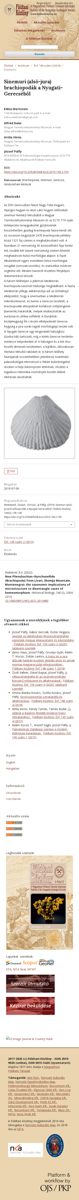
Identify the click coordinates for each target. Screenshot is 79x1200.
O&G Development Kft (23, 1102)
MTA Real (19, 969)
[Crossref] (13, 964)
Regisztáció (44, 3)
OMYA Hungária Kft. (53, 1098)
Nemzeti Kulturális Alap (40, 1125)
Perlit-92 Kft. (48, 1102)
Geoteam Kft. (45, 1094)
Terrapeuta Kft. (46, 1110)
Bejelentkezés (64, 3)
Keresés (40, 54)
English (10, 762)
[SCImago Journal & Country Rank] (29, 1039)
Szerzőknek (13, 799)
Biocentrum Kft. (59, 1086)
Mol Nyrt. (33, 1078)
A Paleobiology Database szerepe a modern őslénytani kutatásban (41, 729)
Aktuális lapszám (46, 22)
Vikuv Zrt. (64, 1110)
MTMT (31, 969)
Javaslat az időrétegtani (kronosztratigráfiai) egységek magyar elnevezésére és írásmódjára (43, 638)
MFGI (11, 1114)
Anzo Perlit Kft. (26, 1114)
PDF (12, 471)
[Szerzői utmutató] (30, 991)
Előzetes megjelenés (29, 30)
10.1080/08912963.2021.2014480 (26, 601)
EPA (8, 969)
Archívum (58, 30)
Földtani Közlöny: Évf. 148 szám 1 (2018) (38, 668)
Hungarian (12, 768)
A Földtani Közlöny (39, 38)
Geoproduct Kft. (24, 1094)
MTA (20, 1129)
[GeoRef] (46, 964)
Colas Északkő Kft (19, 1090)
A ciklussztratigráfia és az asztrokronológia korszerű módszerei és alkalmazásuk (39, 677)
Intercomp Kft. (17, 1106)
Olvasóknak (13, 793)
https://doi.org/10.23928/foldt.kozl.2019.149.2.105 (36, 172)
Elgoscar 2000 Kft (45, 1090)
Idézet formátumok (19, 524)
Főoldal (22, 22)
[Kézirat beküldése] (30, 1014)
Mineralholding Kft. (26, 1098)
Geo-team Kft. (38, 1106)
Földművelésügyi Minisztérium (28, 1086)
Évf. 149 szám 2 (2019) (47, 65)
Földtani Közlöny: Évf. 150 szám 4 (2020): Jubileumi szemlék (43, 685)
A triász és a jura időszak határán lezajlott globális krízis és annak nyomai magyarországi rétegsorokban (43, 660)
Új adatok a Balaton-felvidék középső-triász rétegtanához (41, 713)
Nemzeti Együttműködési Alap (35, 1082)
